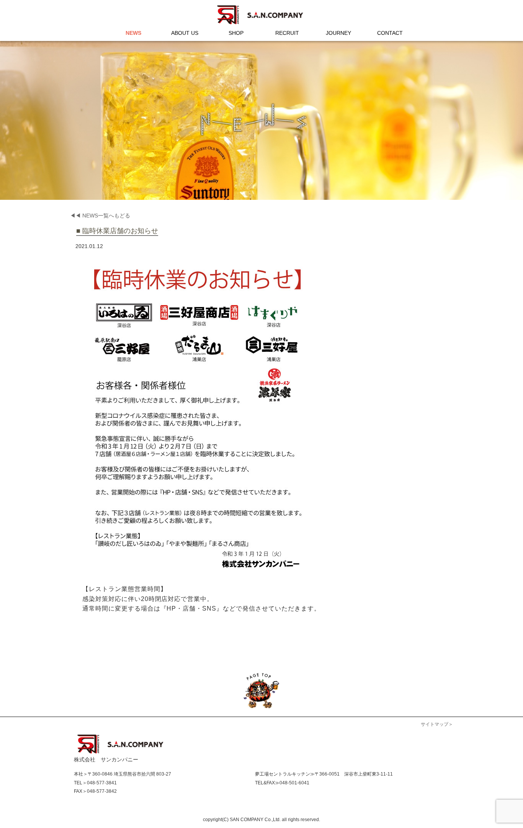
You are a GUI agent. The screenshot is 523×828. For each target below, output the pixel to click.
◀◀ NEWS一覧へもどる (100, 215)
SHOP (236, 33)
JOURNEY (338, 33)
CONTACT (390, 33)
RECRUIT (287, 33)
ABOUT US (184, 33)
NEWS (133, 33)
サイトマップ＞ (437, 724)
